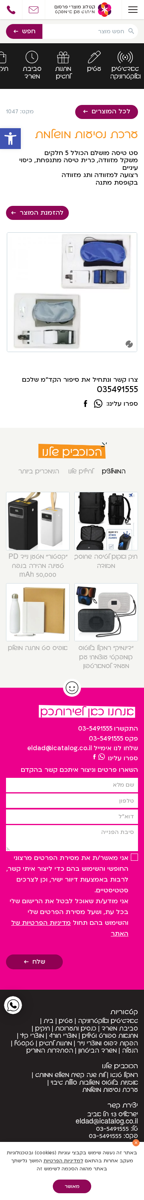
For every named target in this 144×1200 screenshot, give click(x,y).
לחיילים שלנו (80, 471)
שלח (38, 961)
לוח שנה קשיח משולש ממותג (70, 1075)
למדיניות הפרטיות (63, 1161)
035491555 (117, 390)
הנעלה (130, 1050)
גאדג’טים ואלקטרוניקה (108, 1021)
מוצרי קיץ (32, 1035)
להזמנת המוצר (42, 212)
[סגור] (136, 1142)
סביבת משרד (120, 1028)
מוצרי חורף (63, 1035)
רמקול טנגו (124, 1075)
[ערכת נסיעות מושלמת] (85, 404)
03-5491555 (95, 728)
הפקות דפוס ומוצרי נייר (107, 1043)
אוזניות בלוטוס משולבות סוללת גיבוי (94, 1082)
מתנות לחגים (55, 1043)
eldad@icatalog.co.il (59, 748)
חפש (29, 31)
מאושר (72, 1186)
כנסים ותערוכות (75, 1028)
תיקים (42, 1028)
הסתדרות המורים (49, 1050)
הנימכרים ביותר (38, 471)
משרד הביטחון (97, 1050)
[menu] (133, 9)
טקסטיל (24, 1043)
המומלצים (114, 471)
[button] (10, 138)
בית (49, 1021)
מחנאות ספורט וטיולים (110, 1035)
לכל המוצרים (111, 111)
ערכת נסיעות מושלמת (110, 1089)
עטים (66, 1021)
